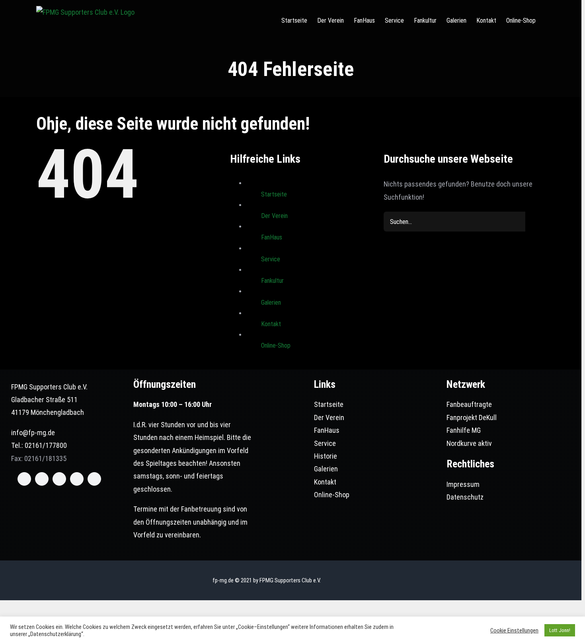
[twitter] (42, 479)
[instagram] (59, 479)
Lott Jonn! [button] (559, 630)
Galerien (271, 302)
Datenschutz (465, 497)
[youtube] (77, 479)
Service (270, 259)
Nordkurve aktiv (469, 443)
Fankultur (272, 280)
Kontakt (271, 324)
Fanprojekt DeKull (472, 417)
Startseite (274, 194)
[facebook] (24, 479)
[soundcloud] (94, 479)
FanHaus (271, 237)
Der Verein (274, 216)
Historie (325, 456)
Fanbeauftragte (469, 404)
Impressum (463, 484)
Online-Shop (276, 345)
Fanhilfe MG (464, 430)
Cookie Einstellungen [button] (514, 630)
